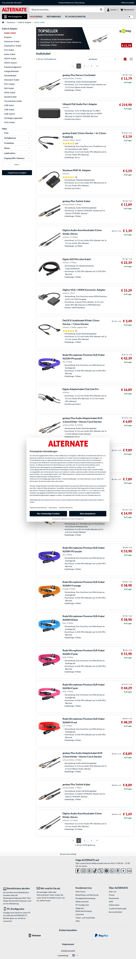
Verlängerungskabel (13, 118)
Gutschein (80, 914)
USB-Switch (9, 113)
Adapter (8, 37)
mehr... (17, 164)
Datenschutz (114, 905)
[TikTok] (95, 870)
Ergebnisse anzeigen (17, 172)
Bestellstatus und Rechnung (87, 895)
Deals (35, 16)
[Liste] (125, 59)
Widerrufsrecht (82, 901)
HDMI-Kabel (10, 58)
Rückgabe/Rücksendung (85, 898)
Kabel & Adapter (24, 22)
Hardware (11, 22)
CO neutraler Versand (12, 2)
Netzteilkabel (10, 75)
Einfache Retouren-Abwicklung (71, 2)
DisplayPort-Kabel (12, 45)
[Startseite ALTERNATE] (14, 9)
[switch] (130, 16)
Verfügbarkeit (10, 138)
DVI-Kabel (9, 50)
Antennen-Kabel (11, 41)
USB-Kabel (9, 109)
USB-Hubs (9, 105)
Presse (111, 895)
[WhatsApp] (112, 870)
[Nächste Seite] (97, 66)
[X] (100, 870)
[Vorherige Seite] (73, 66)
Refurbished (54, 16)
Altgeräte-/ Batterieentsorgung (84, 909)
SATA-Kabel (9, 92)
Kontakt (130, 2)
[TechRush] (118, 870)
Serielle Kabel (10, 96)
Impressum (68, 944)
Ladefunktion (9, 153)
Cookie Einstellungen (117, 908)
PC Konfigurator (82, 905)
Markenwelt (114, 898)
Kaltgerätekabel (11, 71)
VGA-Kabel (9, 122)
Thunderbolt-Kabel (13, 101)
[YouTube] (123, 870)
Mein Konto (80, 891)
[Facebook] (78, 870)
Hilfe (123, 2)
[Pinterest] (106, 870)
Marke (7, 148)
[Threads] (89, 870)
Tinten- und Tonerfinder (85, 918)
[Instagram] (83, 870)
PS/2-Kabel (9, 84)
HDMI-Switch (10, 62)
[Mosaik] (131, 59)
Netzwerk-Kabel (11, 79)
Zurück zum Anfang (68, 854)
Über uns (112, 891)
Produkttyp (9, 143)
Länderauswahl (68, 950)
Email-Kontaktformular (51, 898)
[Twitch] (129, 870)
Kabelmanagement (12, 67)
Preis (6, 133)
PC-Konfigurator (75, 16)
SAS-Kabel (9, 88)
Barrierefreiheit (115, 912)
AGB (111, 901)
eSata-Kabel (9, 54)
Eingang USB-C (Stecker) (14, 158)
